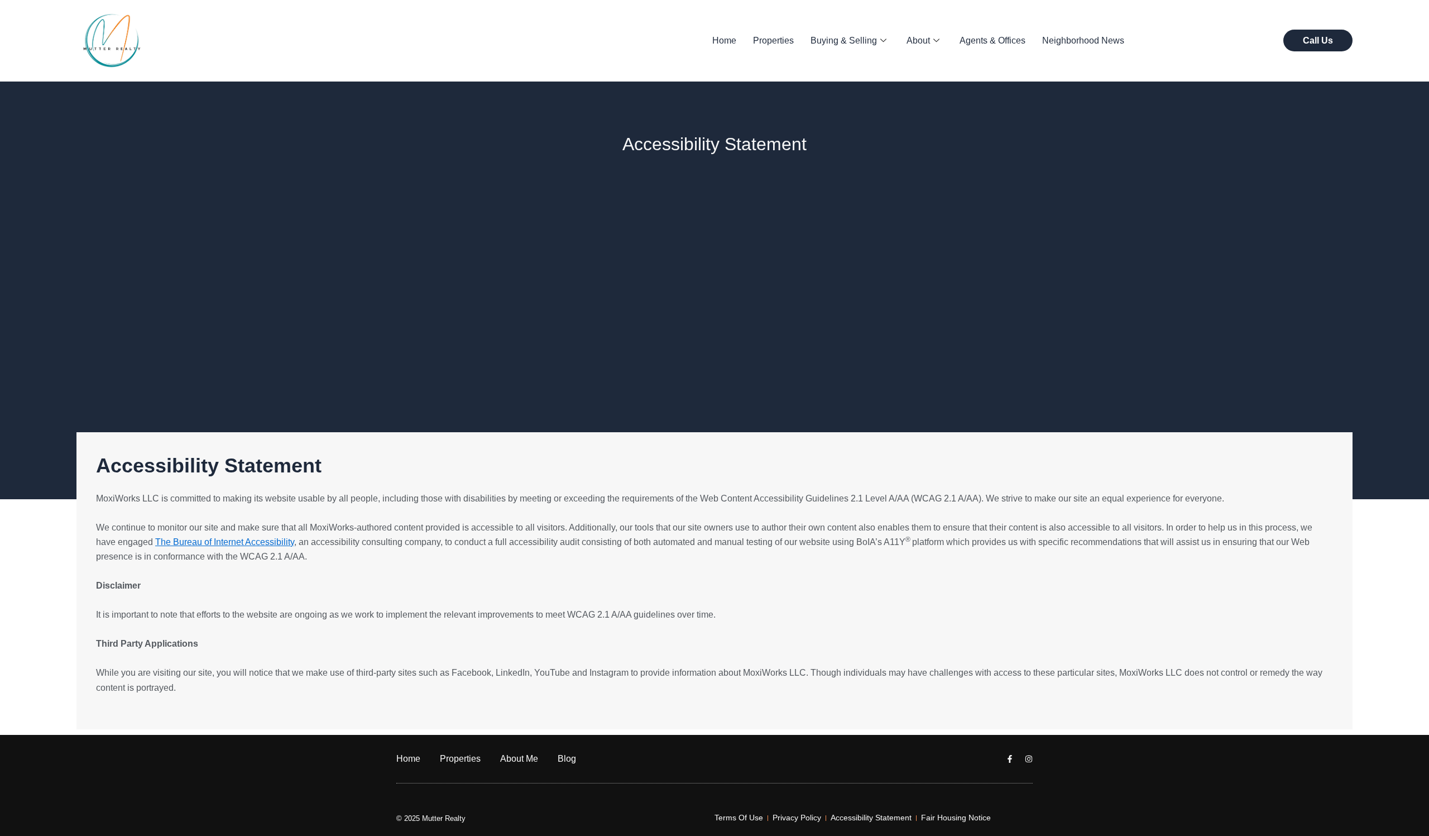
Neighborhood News (1083, 40)
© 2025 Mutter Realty (431, 818)
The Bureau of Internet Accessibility (224, 542)
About (918, 40)
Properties (773, 40)
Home (724, 40)
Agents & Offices (992, 40)
